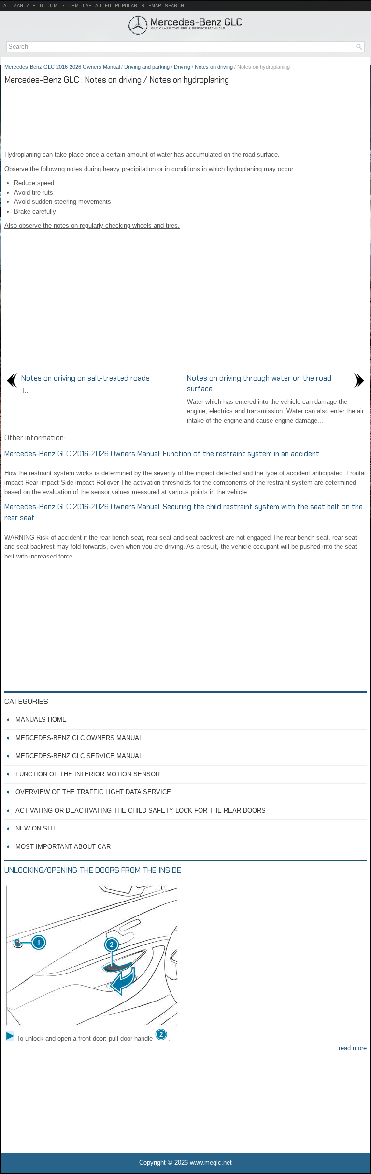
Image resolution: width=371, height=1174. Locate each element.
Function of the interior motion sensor (87, 774)
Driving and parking (147, 67)
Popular (126, 5)
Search (174, 5)
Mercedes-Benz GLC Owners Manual (79, 738)
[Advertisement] (185, 116)
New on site (36, 828)
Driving (182, 67)
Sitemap (151, 5)
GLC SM (70, 5)
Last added (97, 5)
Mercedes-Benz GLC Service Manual (79, 755)
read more (353, 1048)
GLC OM (48, 5)
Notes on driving (214, 67)
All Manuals (19, 5)
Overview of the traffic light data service (93, 792)
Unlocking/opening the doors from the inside (92, 870)
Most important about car (63, 846)
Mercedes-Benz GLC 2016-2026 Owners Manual (62, 67)
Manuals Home (41, 719)
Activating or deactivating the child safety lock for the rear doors (140, 810)
